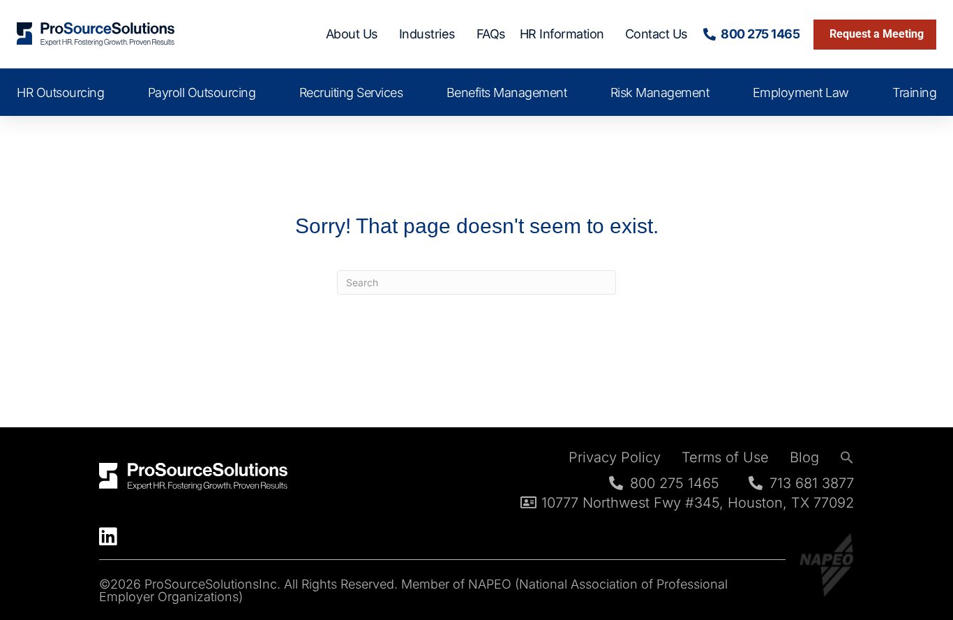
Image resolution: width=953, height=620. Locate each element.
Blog (804, 457)
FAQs (491, 34)
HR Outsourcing (60, 92)
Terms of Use (725, 457)
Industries (427, 34)
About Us (352, 34)
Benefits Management (507, 92)
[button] (847, 457)
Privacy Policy (615, 457)
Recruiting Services (351, 92)
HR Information (562, 34)
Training (914, 92)
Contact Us (656, 34)
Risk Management (660, 92)
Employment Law (801, 92)
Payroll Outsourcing (202, 92)
